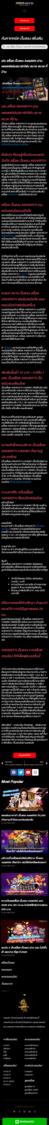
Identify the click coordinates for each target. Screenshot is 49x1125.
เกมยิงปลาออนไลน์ (33, 1066)
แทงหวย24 (6, 970)
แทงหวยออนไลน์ (9, 977)
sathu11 (5, 991)
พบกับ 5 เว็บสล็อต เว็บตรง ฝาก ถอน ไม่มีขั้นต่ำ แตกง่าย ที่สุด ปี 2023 (24, 950)
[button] (24, 11)
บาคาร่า (24, 274)
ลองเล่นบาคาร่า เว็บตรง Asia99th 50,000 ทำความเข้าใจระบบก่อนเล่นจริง (23, 817)
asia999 (13, 194)
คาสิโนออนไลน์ (10, 1039)
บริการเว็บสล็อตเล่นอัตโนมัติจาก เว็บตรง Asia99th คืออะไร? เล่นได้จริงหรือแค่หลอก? (23, 860)
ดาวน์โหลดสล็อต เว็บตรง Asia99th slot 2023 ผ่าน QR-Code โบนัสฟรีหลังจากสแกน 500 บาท (24, 905)
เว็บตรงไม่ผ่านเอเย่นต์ (20, 482)
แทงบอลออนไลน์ (32, 1039)
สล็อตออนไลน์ (9, 1066)
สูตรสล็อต (29, 1081)
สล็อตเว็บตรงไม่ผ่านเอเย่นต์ (14, 144)
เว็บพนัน (7, 348)
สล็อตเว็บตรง (8, 236)
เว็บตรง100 (6, 984)
